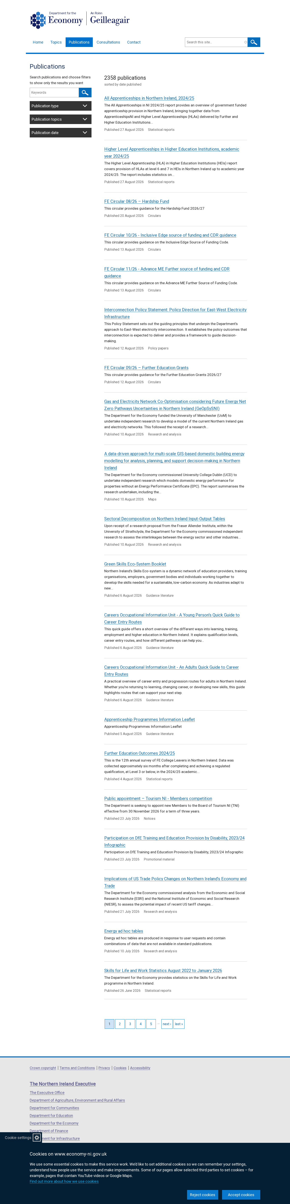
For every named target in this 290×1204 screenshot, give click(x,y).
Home (38, 42)
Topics (56, 42)
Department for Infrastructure (55, 1138)
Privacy (104, 1068)
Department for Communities (54, 1108)
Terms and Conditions (77, 1068)
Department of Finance (49, 1131)
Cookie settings (18, 1137)
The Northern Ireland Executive (63, 1084)
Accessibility (140, 1068)
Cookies (120, 1068)
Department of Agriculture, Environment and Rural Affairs (77, 1100)
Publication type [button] (45, 106)
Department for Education (51, 1115)
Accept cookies (241, 1195)
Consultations (108, 42)
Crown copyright (43, 1068)
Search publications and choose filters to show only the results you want (60, 80)
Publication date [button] (45, 132)
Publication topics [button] (47, 119)
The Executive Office (47, 1092)
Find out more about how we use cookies (64, 1181)
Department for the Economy (54, 1123)
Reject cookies (202, 1195)
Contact (134, 42)
